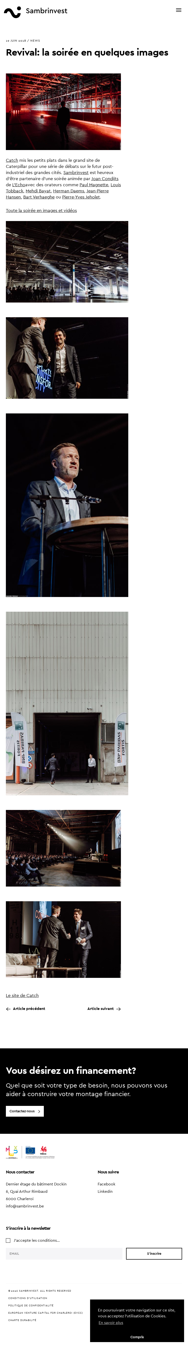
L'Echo (18, 185)
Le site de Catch (22, 995)
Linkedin (105, 1192)
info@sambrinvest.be (25, 1206)
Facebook (106, 1184)
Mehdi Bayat (38, 191)
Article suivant (100, 1009)
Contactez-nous (22, 1111)
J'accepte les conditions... (37, 1240)
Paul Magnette (94, 185)
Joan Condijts (104, 178)
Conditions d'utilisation (27, 1298)
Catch (12, 160)
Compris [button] (137, 1337)
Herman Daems (68, 191)
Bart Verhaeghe (39, 197)
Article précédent (29, 1009)
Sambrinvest (76, 172)
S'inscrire (154, 1253)
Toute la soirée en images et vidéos (41, 210)
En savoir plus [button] (111, 1323)
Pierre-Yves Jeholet (81, 197)
